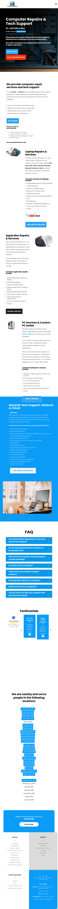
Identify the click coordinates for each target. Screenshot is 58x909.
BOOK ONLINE (12, 121)
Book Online (12, 52)
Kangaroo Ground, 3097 (29, 771)
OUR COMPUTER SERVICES (23, 471)
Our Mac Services (14, 311)
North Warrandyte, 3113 (28, 731)
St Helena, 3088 (28, 725)
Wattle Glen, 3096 (27, 712)
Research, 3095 (28, 728)
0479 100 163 (11, 128)
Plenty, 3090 (29, 768)
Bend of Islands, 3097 (27, 735)
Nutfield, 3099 (29, 755)
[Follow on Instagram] (46, 876)
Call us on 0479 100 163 (16, 57)
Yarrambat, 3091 (29, 764)
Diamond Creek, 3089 (27, 709)
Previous (22, 630)
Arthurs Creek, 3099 (29, 751)
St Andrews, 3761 (29, 745)
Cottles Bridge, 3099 (29, 758)
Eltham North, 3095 (28, 718)
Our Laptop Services (36, 224)
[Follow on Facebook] (40, 876)
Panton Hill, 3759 (29, 761)
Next (50, 630)
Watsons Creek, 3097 (27, 738)
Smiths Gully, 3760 (29, 774)
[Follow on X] (43, 876)
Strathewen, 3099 (29, 748)
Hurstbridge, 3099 (27, 715)
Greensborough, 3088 (29, 780)
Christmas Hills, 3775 (28, 741)
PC (12, 92)
